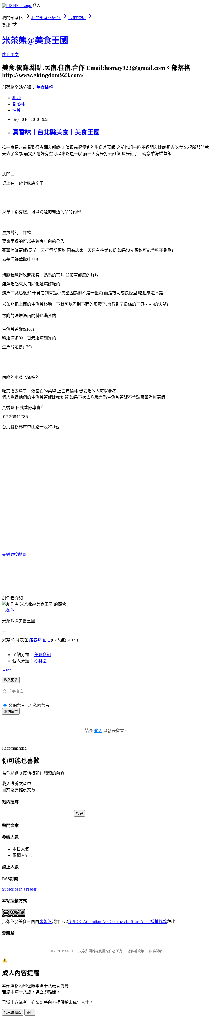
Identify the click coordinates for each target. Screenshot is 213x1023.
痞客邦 (35, 640)
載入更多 (11, 680)
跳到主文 (10, 54)
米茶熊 (8, 610)
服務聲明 (156, 951)
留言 (47, 640)
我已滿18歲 (12, 1013)
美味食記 (42, 654)
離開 (29, 1013)
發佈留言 (11, 712)
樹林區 (40, 661)
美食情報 (44, 87)
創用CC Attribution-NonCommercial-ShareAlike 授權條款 (117, 921)
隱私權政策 (135, 951)
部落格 (18, 104)
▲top (6, 670)
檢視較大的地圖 (14, 554)
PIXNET (68, 951)
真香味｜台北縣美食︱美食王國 (56, 132)
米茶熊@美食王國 (35, 40)
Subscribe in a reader (19, 889)
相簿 (16, 98)
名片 (16, 110)
